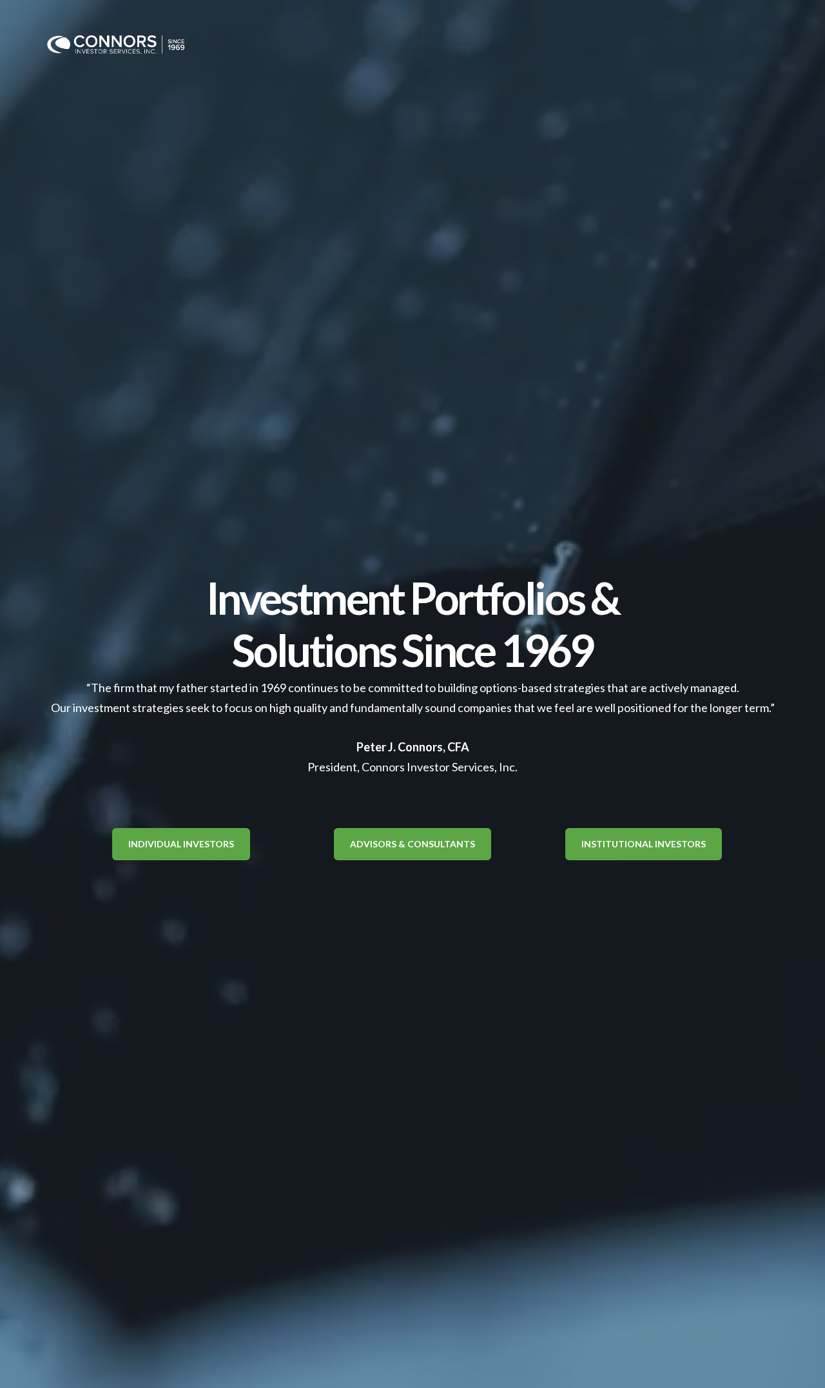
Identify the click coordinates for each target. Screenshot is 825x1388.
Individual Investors (181, 843)
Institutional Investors (643, 843)
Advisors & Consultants (412, 843)
